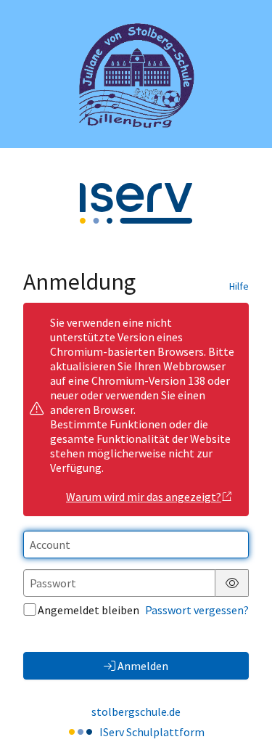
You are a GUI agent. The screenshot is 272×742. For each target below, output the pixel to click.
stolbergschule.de (136, 711)
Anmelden (143, 666)
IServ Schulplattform (152, 732)
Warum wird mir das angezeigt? (143, 496)
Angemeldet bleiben (88, 610)
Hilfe (239, 286)
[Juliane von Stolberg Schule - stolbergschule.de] (136, 74)
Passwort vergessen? (197, 610)
